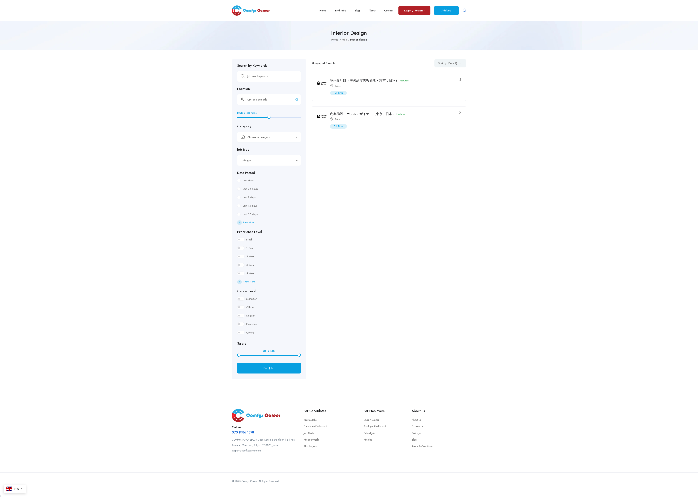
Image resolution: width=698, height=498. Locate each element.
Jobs (344, 40)
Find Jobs (340, 11)
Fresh (249, 240)
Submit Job (369, 433)
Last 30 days (250, 214)
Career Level (246, 291)
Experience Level (249, 232)
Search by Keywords (252, 65)
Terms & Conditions (422, 446)
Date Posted (246, 172)
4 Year (250, 273)
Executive (251, 324)
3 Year (250, 265)
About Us (416, 420)
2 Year (250, 256)
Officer (250, 307)
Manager (251, 299)
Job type (243, 149)
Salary (241, 343)
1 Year (250, 248)
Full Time (338, 93)
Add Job (446, 11)
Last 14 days (250, 206)
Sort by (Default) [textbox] (447, 63)
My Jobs (368, 439)
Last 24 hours (250, 189)
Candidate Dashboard (315, 426)
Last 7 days (249, 197)
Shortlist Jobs (310, 446)
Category (244, 126)
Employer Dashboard (375, 426)
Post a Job (417, 433)
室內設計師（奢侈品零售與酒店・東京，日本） (364, 80)
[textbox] (266, 137)
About (372, 11)
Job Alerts (309, 433)
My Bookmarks (311, 439)
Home (323, 11)
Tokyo (338, 86)
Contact (388, 11)
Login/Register (371, 420)
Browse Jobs (310, 420)
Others (250, 333)
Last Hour (248, 180)
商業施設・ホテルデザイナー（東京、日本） (363, 114)
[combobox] (269, 137)
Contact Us (417, 426)
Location (243, 89)
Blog (357, 11)
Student (250, 316)
